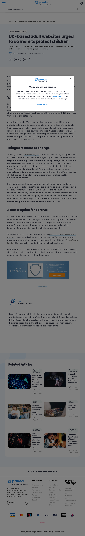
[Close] (70, 78)
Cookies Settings (42, 104)
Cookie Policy (57, 96)
